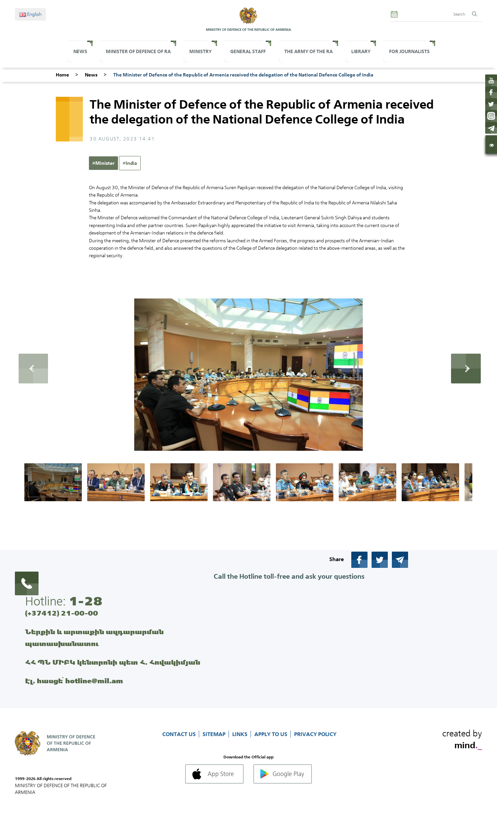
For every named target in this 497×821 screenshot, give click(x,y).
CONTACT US (179, 734)
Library (361, 51)
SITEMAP (215, 734)
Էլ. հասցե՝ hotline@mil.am (74, 680)
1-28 (85, 601)
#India (130, 163)
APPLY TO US (271, 734)
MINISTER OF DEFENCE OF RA (138, 51)
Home (62, 75)
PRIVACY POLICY (315, 734)
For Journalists (409, 51)
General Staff (248, 51)
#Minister (103, 163)
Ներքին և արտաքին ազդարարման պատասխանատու (94, 637)
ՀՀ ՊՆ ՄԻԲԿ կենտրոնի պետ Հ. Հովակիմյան (112, 662)
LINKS (240, 734)
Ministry (200, 51)
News (80, 51)
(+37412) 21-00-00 (61, 613)
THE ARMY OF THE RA (308, 51)
